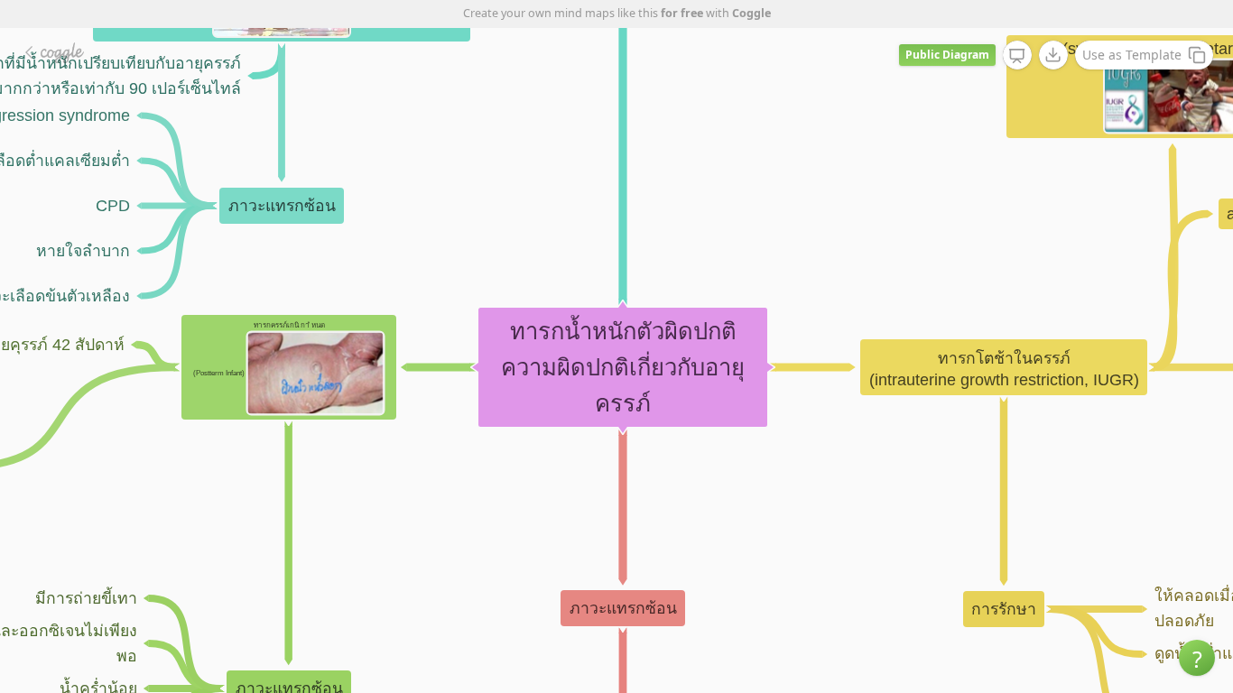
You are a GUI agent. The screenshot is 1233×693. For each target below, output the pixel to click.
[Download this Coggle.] (1053, 55)
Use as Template (1132, 54)
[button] (1197, 658)
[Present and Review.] (1017, 56)
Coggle (751, 13)
